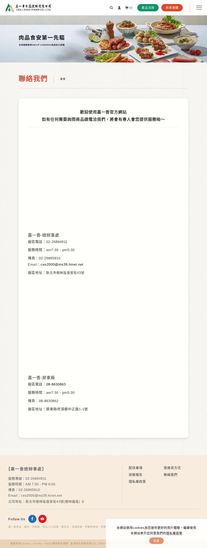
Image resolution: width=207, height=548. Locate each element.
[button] (111, 7)
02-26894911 (35, 478)
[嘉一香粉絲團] (33, 519)
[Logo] (28, 7)
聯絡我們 (170, 474)
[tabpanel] (103, 38)
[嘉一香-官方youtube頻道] (43, 519)
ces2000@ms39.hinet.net (62, 264)
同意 (156, 540)
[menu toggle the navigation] (198, 8)
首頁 (62, 79)
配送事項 (136, 468)
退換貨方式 (172, 468)
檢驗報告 (136, 474)
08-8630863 (56, 384)
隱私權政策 (174, 533)
